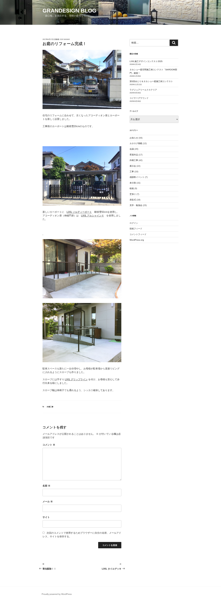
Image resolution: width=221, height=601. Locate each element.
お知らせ (134, 138)
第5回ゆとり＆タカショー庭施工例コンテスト (151, 81)
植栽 (132, 188)
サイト (46, 517)
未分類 (133, 183)
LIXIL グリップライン (76, 379)
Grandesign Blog (69, 11)
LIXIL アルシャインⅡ (92, 215)
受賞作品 (134, 154)
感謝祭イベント (137, 177)
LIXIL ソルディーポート (79, 212)
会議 (132, 149)
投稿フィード (136, 228)
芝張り (133, 194)
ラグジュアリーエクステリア (143, 90)
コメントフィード (138, 234)
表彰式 (133, 199)
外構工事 (50, 407)
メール (48, 501)
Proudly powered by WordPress (57, 594)
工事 (132, 171)
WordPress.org (137, 240)
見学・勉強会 (136, 205)
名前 (46, 485)
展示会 (133, 166)
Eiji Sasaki (65, 39)
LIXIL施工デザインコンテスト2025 (146, 61)
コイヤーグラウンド (139, 98)
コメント (49, 444)
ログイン (134, 223)
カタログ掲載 (136, 143)
